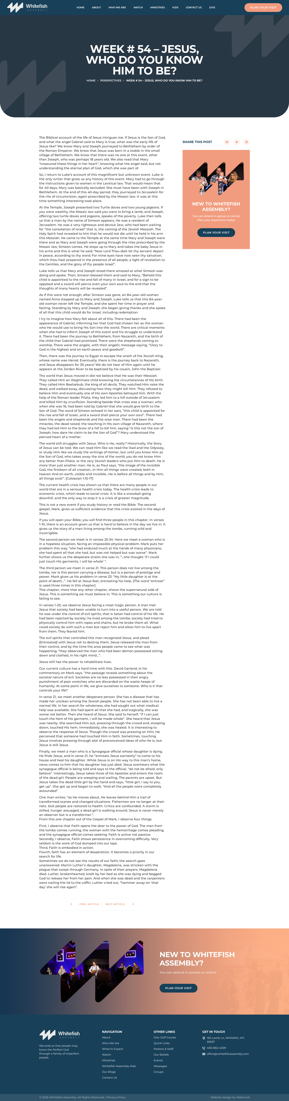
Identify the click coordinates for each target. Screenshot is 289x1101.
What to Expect (112, 1049)
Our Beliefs (161, 1054)
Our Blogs (109, 1072)
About (96, 7)
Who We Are (117, 7)
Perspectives (110, 80)
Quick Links (162, 1043)
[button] (227, 142)
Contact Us (194, 7)
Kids (175, 7)
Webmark (243, 1097)
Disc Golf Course (165, 1037)
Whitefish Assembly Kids (119, 1066)
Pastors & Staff (163, 1049)
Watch (138, 7)
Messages (160, 1066)
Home (80, 7)
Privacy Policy (116, 1097)
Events (158, 1060)
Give (212, 7)
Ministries (157, 7)
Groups (158, 1072)
